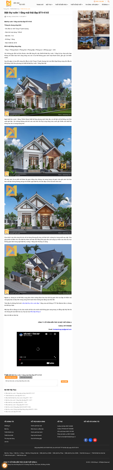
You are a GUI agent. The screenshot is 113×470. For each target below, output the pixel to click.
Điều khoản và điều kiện (37, 429)
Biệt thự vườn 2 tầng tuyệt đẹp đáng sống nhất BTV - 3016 (21, 409)
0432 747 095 (70, 431)
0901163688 (69, 426)
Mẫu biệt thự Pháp (58, 453)
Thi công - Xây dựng (91, 4)
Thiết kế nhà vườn (25, 9)
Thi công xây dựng (9, 438)
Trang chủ (40, 4)
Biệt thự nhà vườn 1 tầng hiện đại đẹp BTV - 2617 (18, 400)
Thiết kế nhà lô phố (10, 455)
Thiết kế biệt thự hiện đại (98, 453)
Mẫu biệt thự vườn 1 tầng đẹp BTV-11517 (16, 404)
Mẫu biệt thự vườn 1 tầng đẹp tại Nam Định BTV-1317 (20, 393)
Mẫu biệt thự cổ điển (45, 453)
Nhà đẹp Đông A (35, 312)
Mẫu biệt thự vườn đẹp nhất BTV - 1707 (16, 402)
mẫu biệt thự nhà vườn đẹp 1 (31, 303)
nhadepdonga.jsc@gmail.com (62, 329)
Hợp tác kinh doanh (36, 435)
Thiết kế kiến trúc (61, 4)
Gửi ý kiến (64, 381)
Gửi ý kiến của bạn (11, 377)
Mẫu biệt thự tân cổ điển (71, 453)
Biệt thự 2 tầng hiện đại (32, 453)
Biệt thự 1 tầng (8, 453)
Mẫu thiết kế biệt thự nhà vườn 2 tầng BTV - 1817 (18, 398)
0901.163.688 (100, 1)
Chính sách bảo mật (36, 425)
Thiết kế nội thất (76, 4)
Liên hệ (6, 441)
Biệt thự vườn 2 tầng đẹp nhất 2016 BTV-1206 (18, 407)
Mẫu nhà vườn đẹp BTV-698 (13, 411)
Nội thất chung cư (85, 453)
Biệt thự (49, 4)
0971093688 (69, 428)
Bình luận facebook (26, 377)
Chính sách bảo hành (36, 432)
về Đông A (105, 4)
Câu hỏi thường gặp (36, 438)
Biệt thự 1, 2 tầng (19, 453)
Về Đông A (7, 425)
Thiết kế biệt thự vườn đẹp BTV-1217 (15, 395)
